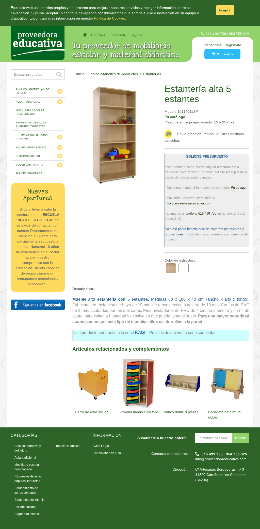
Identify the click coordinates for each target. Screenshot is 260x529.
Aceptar (225, 10)
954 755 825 (239, 34)
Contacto (119, 35)
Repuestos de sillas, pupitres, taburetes (31, 124)
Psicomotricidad (28, 156)
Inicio (80, 74)
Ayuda (137, 35)
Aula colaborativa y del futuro (33, 91)
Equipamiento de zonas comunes (32, 137)
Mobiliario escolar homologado (30, 112)
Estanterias (152, 74)
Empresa (98, 35)
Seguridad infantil (29, 164)
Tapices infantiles (29, 173)
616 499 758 (216, 34)
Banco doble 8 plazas (181, 412)
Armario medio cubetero (138, 412)
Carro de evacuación (91, 412)
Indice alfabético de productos (114, 74)
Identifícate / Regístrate (222, 45)
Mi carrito (224, 54)
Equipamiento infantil (31, 147)
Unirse (240, 438)
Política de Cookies (109, 18)
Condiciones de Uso (107, 453)
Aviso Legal (101, 446)
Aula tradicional (28, 101)
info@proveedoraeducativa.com (221, 459)
